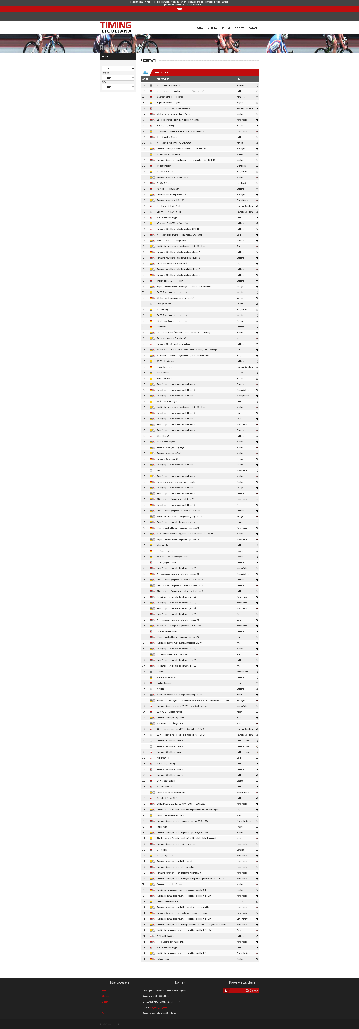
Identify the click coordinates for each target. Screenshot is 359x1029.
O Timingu (105, 996)
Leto (104, 64)
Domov (104, 990)
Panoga (105, 73)
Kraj (104, 82)
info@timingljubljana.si (158, 1007)
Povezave (105, 1013)
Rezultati (105, 1007)
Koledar (105, 1002)
